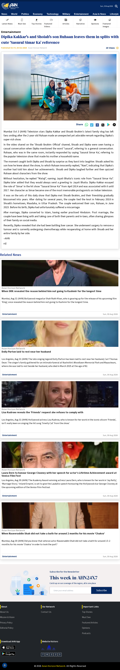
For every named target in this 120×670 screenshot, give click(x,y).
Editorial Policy (6, 628)
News (4, 14)
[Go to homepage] (10, 6)
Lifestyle (114, 14)
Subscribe (101, 590)
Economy (38, 14)
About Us (4, 612)
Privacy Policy (6, 622)
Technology (53, 14)
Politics (25, 14)
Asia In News (99, 14)
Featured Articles (90, 622)
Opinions (86, 628)
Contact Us (46, 612)
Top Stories (87, 612)
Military (66, 14)
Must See (86, 617)
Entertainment (81, 14)
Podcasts (86, 633)
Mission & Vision (7, 617)
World (14, 14)
